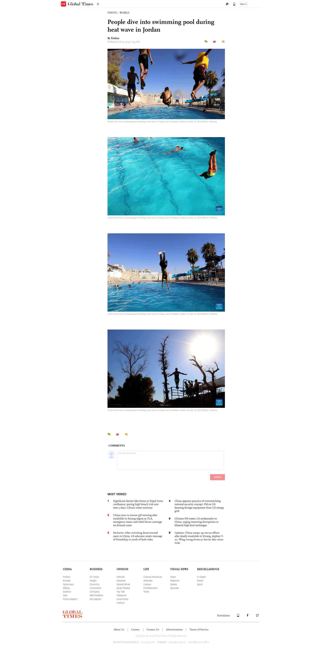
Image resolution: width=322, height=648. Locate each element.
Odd (65, 595)
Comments (95, 587)
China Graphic (70, 599)
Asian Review (123, 587)
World (200, 580)
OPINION (122, 569)
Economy (94, 584)
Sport (200, 584)
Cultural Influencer (152, 576)
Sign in (243, 4)
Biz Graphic (95, 599)
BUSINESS (96, 569)
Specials (174, 587)
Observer (121, 580)
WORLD (124, 12)
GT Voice (94, 576)
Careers (135, 629)
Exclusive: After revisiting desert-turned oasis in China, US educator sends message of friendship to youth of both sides (137, 536)
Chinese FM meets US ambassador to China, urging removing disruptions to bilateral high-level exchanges (197, 522)
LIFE (146, 569)
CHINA (67, 569)
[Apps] (232, 4)
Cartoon (121, 602)
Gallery (173, 584)
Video (173, 576)
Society (66, 580)
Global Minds (123, 584)
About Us (119, 629)
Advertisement (174, 629)
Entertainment (150, 587)
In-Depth (201, 576)
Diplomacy (68, 584)
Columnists (122, 599)
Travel (146, 591)
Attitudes (147, 580)
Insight (93, 580)
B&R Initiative (96, 595)
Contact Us (153, 629)
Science (67, 591)
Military (66, 587)
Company (95, 591)
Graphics (174, 580)
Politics (66, 576)
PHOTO (112, 12)
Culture (147, 584)
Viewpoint (121, 595)
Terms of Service (199, 629)
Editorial (121, 576)
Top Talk (121, 591)
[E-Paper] (227, 4)
